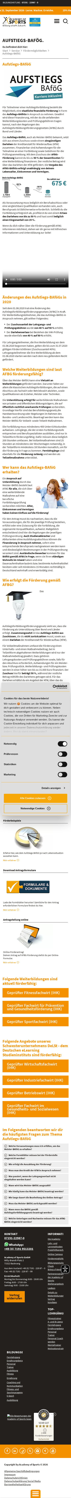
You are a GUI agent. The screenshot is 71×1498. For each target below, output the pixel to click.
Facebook (7, 1451)
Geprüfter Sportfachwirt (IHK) (32, 1021)
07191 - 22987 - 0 (30, 2)
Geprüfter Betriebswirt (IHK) (31, 1092)
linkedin (15, 1451)
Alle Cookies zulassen (32, 798)
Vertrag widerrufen (14, 1296)
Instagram (38, 1451)
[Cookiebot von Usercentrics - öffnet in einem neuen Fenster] (52, 687)
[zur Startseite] (14, 22)
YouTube (53, 1451)
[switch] (62, 754)
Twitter (30, 1451)
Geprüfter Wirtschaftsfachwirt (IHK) (32, 1066)
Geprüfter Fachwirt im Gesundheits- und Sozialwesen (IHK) (32, 1109)
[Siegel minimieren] (52, 1414)
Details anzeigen (51, 788)
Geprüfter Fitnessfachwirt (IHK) (33, 992)
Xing (45, 1451)
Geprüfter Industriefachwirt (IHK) (35, 1080)
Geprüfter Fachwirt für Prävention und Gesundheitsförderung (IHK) (35, 1007)
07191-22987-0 (14, 1238)
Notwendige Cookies (33, 808)
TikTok (22, 1451)
